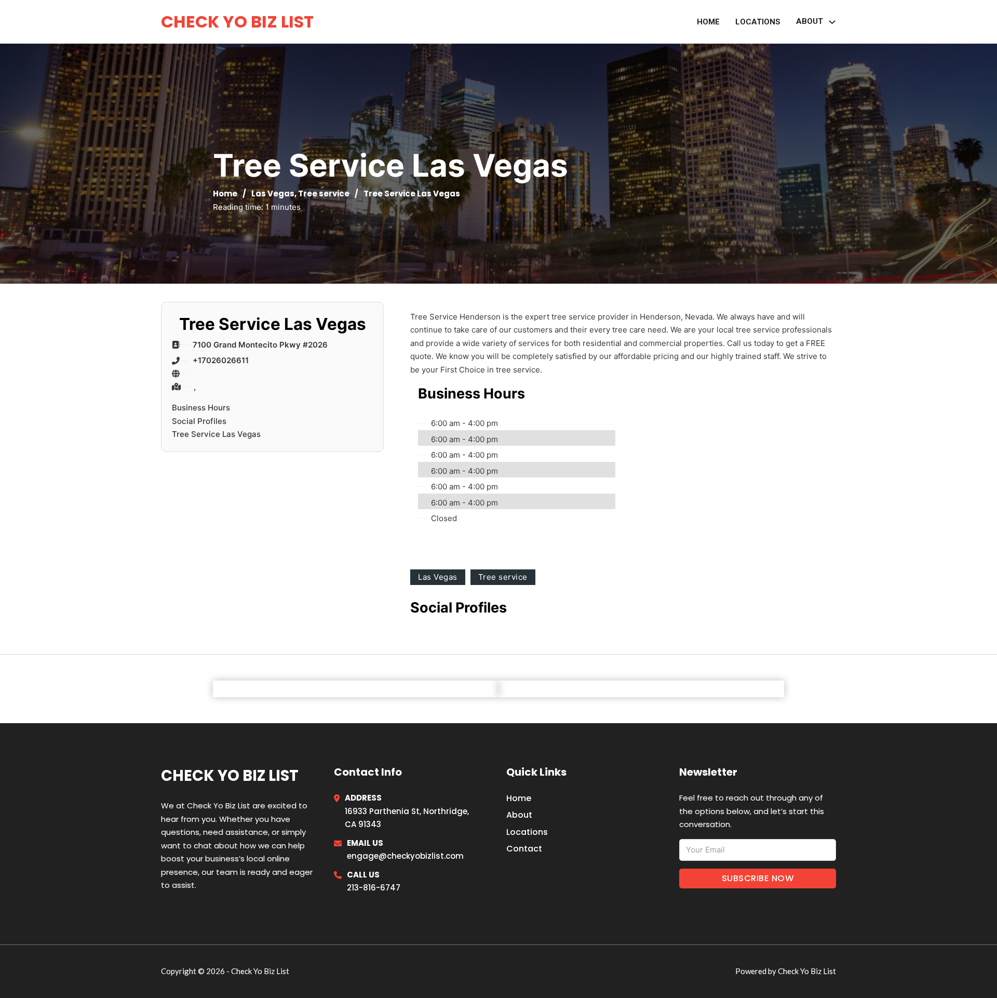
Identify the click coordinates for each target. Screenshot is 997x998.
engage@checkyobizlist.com (405, 855)
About (809, 21)
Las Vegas (272, 193)
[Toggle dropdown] (832, 22)
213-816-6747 (373, 887)
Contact (524, 849)
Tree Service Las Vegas (216, 434)
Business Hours (201, 407)
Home (708, 21)
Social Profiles (199, 421)
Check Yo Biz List (237, 21)
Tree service (323, 193)
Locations (757, 21)
